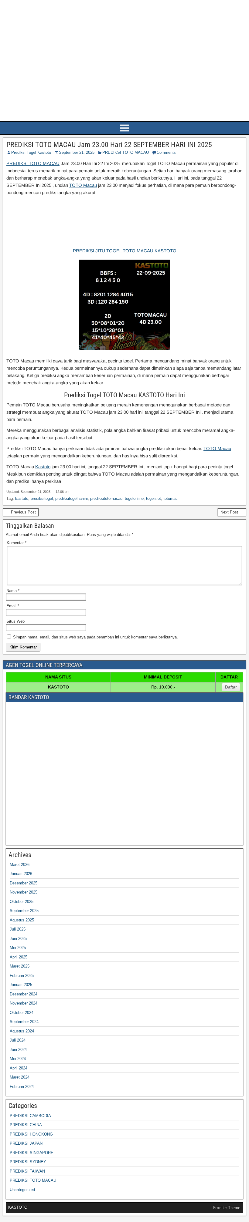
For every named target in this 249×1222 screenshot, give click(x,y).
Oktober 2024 (21, 1012)
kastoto (21, 498)
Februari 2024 (22, 1086)
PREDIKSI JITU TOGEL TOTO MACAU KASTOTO (124, 250)
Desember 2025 (23, 883)
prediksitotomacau (106, 498)
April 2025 (18, 957)
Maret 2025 (19, 966)
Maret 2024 (19, 1077)
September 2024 (24, 1021)
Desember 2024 (23, 994)
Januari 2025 (21, 984)
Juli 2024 (18, 1040)
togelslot (153, 498)
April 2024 (18, 1068)
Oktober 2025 (21, 901)
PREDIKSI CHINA (26, 1125)
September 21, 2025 (76, 152)
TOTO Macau (83, 185)
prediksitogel (42, 498)
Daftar (231, 687)
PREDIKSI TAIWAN (27, 1171)
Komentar (16, 542)
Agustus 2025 (22, 920)
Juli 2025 (18, 929)
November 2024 (23, 1003)
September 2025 (24, 910)
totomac (170, 498)
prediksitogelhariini (71, 498)
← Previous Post (21, 512)
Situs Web (15, 621)
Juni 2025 (18, 938)
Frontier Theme (226, 1207)
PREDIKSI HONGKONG (31, 1134)
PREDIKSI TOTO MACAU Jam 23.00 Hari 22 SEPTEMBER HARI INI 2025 (109, 144)
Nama (12, 590)
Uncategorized (22, 1189)
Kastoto (42, 466)
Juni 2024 (18, 1049)
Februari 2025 (22, 975)
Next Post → (231, 512)
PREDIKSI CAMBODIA (30, 1115)
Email (12, 606)
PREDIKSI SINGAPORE (31, 1152)
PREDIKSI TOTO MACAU (125, 152)
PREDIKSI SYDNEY (28, 1162)
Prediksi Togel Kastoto (31, 152)
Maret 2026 (19, 864)
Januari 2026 (21, 873)
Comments (166, 152)
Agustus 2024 (22, 1031)
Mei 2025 (18, 947)
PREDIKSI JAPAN (26, 1143)
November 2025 (23, 892)
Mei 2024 (18, 1058)
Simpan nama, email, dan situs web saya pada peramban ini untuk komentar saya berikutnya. (95, 637)
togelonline (134, 498)
